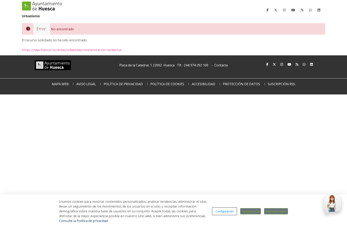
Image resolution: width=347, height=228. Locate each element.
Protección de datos (241, 84)
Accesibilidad (203, 84)
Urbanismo (31, 16)
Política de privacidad (123, 84)
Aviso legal (86, 84)
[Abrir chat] (331, 203)
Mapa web (60, 84)
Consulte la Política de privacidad (83, 221)
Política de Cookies (167, 84)
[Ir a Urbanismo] (42, 5)
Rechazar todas (276, 211)
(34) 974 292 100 (196, 65)
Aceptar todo (250, 211)
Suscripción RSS (281, 84)
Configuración (224, 211)
